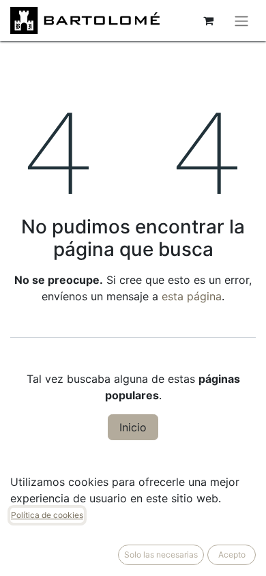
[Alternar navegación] (241, 20)
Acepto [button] (232, 554)
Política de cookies (47, 515)
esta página (192, 296)
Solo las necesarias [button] (161, 554)
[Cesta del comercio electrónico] (208, 20)
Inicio (133, 427)
